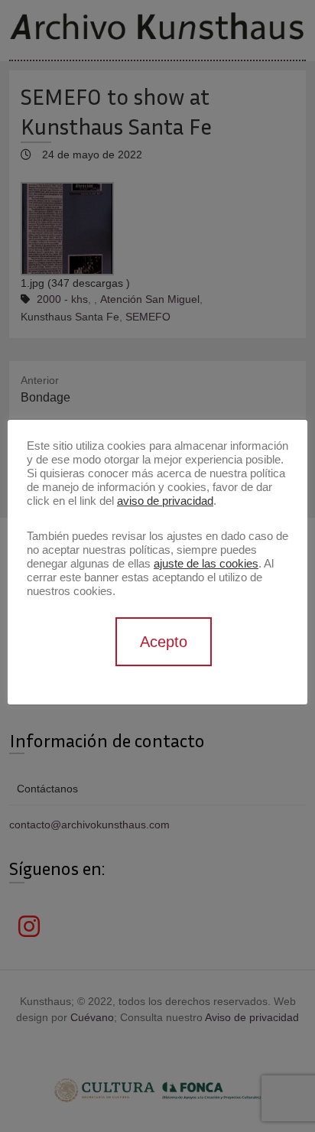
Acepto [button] (163, 641)
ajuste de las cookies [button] (206, 564)
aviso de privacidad (165, 501)
